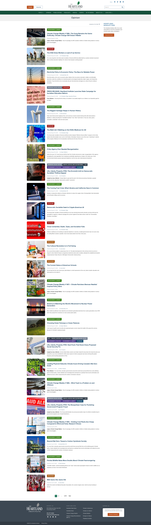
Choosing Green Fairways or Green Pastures (63, 323)
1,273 (65, 495)
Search (122, 7)
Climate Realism (86, 513)
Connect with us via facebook (115, 2)
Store (111, 2)
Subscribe (38, 7)
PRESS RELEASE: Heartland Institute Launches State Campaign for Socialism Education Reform (71, 92)
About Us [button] (99, 12)
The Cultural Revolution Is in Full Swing (61, 246)
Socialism (66, 87)
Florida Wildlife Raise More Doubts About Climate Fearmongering (71, 460)
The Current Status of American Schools (61, 265)
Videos (75, 12)
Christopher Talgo (64, 55)
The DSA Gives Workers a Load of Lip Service (63, 53)
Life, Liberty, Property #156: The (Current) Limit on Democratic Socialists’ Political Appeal (70, 172)
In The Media (90, 12)
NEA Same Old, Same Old (56, 480)
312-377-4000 (50, 513)
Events (81, 12)
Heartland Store (70, 510)
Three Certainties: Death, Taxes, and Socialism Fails (66, 227)
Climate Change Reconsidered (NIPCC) (73, 516)
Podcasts (67, 12)
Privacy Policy (44, 523)
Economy (79, 167)
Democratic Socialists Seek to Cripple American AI (65, 207)
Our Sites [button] (108, 12)
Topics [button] (40, 12)
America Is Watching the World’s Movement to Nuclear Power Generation (69, 305)
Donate (30, 7)
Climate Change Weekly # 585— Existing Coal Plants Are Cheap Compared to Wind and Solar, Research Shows (70, 423)
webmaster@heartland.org (53, 514)
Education (51, 242)
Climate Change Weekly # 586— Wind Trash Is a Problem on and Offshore (70, 384)
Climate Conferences (88, 508)
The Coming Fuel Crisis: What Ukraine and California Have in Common (73, 188)
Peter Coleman (63, 368)
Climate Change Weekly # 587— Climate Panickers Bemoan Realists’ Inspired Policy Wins (72, 285)
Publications (57, 12)
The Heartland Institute (75, 5)
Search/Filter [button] (93, 24)
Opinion (48, 12)
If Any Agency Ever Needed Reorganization (63, 149)
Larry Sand (63, 248)
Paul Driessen (64, 113)
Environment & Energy (54, 29)
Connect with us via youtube (120, 2)
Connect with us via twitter (117, 2)
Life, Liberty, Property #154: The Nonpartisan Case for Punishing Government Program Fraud (70, 406)
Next (70, 495)
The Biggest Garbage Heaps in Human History (64, 111)
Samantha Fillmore (72, 96)
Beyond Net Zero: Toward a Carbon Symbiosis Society (67, 441)
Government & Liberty (69, 167)
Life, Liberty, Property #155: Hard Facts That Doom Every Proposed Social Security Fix (71, 346)
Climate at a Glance (87, 510)
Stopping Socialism (87, 518)
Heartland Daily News (71, 508)
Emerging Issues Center (54, 87)
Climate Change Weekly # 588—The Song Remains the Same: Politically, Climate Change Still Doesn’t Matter (69, 34)
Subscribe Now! (109, 35)
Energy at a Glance (87, 515)
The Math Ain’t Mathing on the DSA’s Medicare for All (66, 130)
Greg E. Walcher (64, 152)
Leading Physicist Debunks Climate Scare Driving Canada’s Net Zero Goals (72, 365)
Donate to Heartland (113, 514)
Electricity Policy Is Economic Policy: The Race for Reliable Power (71, 72)
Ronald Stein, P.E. (64, 75)
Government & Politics (54, 167)
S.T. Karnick (63, 349)
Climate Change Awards (72, 513)
